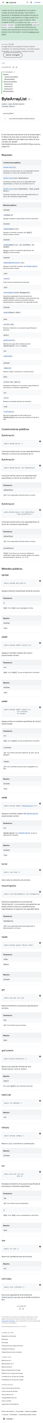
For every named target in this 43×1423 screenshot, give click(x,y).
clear (6, 279)
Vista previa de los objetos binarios (12, 1346)
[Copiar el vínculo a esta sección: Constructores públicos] (31, 429)
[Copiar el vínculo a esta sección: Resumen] (14, 155)
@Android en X (6, 1360)
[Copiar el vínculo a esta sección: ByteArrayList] (16, 435)
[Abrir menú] (3, 2)
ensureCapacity (10, 292)
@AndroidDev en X (8, 1364)
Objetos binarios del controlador (12, 1352)
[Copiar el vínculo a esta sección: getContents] (15, 1051)
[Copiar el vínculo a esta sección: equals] (10, 937)
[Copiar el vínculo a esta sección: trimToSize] (14, 1279)
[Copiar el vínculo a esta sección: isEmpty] (11, 1128)
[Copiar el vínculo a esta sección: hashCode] (13, 1095)
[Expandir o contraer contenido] (14, 72)
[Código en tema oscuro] (40, 441)
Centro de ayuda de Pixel (9, 1391)
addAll (6, 229)
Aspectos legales (31, 1411)
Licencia (5, 1414)
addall (6, 263)
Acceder (38, 2)
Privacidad (13, 1414)
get (5, 324)
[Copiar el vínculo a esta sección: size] (7, 1241)
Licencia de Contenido (8, 1321)
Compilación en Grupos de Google (13, 1376)
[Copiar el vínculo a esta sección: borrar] (10, 864)
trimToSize (8, 412)
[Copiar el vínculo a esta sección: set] (6, 1166)
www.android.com (8, 1394)
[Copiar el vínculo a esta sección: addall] (9, 798)
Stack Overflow (6, 1401)
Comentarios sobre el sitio (27, 1414)
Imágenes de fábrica (8, 1349)
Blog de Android (7, 1367)
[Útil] (13, 67)
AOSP (3, 63)
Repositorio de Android (9, 1336)
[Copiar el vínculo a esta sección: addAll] (9, 637)
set (5, 382)
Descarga (5, 1342)
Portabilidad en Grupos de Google (12, 1380)
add (5, 215)
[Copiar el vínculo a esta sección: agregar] (11, 575)
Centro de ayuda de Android (11, 1388)
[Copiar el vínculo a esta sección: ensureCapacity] (18, 886)
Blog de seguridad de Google (11, 1370)
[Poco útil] (16, 67)
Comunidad (19, 1411)
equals (6, 312)
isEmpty (7, 368)
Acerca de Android (8, 1411)
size (5, 398)
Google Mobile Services (9, 1398)
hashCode (7, 356)
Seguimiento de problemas (10, 1404)
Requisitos (5, 1339)
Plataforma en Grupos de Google (12, 1373)
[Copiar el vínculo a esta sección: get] (7, 990)
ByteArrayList (9, 167)
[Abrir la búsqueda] (27, 2)
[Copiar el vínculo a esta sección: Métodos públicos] (24, 569)
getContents (8, 340)
